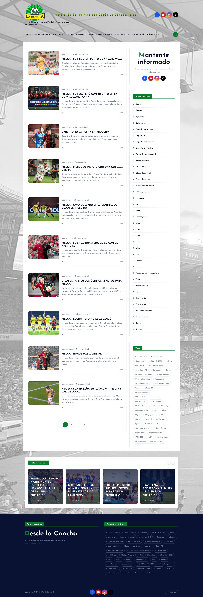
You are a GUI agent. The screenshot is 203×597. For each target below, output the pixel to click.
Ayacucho (140, 117)
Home (29, 34)
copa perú (160, 379)
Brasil (170, 361)
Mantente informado (154, 58)
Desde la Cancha (51, 534)
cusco (138, 388)
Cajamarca (141, 123)
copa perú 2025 (142, 383)
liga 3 (138, 415)
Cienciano (156, 370)
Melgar (139, 419)
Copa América (163, 375)
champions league (157, 366)
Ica (137, 204)
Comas (168, 370)
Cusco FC (149, 388)
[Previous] (169, 462)
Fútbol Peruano (142, 406)
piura (138, 424)
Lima (138, 242)
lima (164, 415)
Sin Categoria (142, 317)
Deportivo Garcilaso (144, 392)
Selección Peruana (144, 311)
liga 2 (165, 410)
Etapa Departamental (146, 154)
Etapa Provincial (143, 173)
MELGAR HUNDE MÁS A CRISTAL (82, 354)
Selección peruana (143, 428)
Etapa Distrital (142, 161)
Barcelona (140, 361)
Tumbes (139, 323)
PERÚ (149, 419)
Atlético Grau (157, 357)
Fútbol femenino (122, 34)
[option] (45, 486)
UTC (163, 442)
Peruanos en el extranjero (100, 34)
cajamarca (140, 366)
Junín (138, 211)
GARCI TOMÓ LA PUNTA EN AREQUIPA (85, 132)
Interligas (166, 406)
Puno (138, 292)
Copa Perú (58, 34)
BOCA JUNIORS (156, 361)
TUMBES (139, 437)
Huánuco (140, 198)
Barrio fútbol (138, 34)
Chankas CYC (141, 370)
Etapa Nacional (143, 167)
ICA (155, 406)
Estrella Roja (141, 401)
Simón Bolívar (161, 428)
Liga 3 (138, 236)
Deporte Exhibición (144, 148)
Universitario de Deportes (146, 442)
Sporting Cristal (156, 433)
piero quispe (162, 419)
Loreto (139, 261)
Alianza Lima (141, 357)
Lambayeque (142, 217)
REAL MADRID (152, 424)
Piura (138, 279)
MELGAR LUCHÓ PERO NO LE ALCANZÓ (86, 319)
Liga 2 (139, 229)
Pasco (138, 267)
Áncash (139, 104)
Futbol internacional (77, 34)
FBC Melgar (156, 401)
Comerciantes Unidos (144, 375)
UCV (150, 437)
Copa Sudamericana (145, 142)
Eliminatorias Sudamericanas (147, 397)
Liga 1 (138, 223)
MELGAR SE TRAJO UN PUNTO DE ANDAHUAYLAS (92, 59)
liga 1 (156, 410)
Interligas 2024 (142, 410)
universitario (163, 437)
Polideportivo (153, 34)
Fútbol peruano (41, 34)
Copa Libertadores (144, 129)
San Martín (141, 298)
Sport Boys (140, 433)
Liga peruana (151, 415)
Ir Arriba (173, 592)
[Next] (173, 462)
